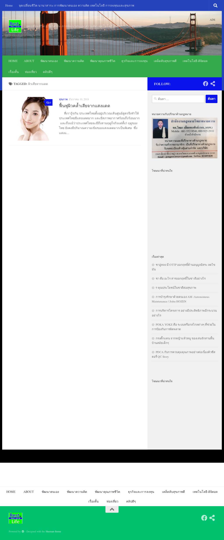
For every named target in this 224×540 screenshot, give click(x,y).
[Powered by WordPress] (23, 531)
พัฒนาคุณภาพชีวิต (102, 61)
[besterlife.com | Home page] (15, 26)
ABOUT (29, 61)
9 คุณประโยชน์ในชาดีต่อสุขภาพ (176, 288)
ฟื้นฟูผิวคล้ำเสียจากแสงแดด (84, 105)
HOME (13, 61)
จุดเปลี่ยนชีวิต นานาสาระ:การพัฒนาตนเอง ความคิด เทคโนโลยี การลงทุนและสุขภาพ (76, 5)
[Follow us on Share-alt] (212, 83)
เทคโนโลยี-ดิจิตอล (195, 61)
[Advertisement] (184, 210)
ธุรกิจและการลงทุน (134, 61)
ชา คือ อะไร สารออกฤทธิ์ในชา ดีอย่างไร (181, 278)
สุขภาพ (63, 99)
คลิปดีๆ (47, 72)
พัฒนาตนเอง (49, 61)
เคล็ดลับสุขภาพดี (165, 61)
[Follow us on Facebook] (205, 83)
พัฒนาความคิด (74, 61)
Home (9, 5)
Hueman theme (53, 531)
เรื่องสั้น (14, 72)
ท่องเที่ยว (31, 72)
